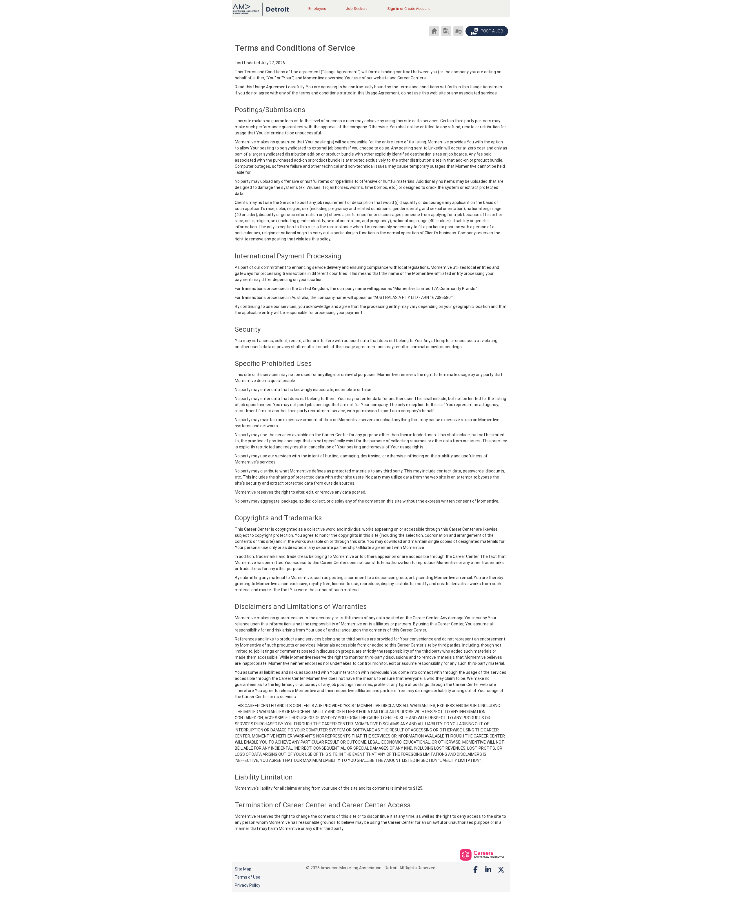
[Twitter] (501, 870)
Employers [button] (317, 8)
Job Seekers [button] (357, 8)
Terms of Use (247, 877)
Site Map (243, 869)
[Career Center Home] (434, 31)
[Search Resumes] (446, 31)
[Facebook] (476, 870)
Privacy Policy (247, 885)
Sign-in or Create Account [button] (408, 8)
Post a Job (491, 31)
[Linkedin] (488, 870)
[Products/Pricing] (458, 31)
